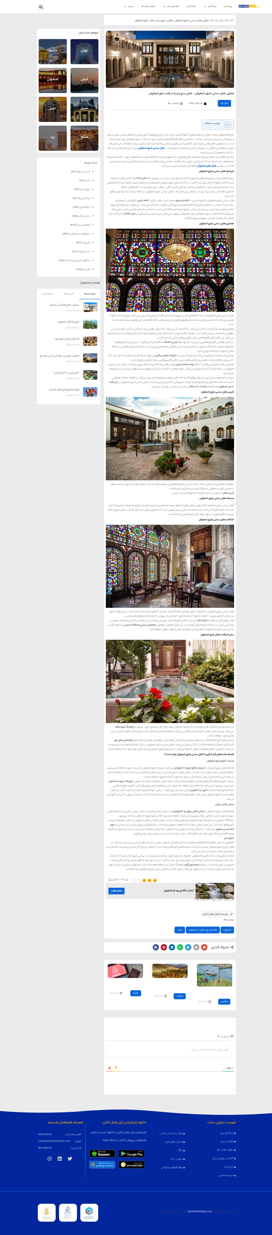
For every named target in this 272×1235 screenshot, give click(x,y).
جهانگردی (191, 6)
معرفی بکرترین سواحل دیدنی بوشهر (59, 356)
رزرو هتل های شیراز (84, 113)
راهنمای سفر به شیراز (84, 105)
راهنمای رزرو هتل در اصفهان (203, 930)
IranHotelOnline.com (200, 1212)
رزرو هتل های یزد (52, 142)
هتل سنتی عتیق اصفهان (151, 148)
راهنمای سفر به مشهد (53, 47)
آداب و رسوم (83, 172)
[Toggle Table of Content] (226, 125)
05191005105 (45, 1134)
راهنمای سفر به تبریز (53, 105)
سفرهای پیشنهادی (79, 234)
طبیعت (86, 243)
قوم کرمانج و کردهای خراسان (64, 390)
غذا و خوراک (84, 252)
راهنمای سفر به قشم (84, 134)
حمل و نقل (84, 216)
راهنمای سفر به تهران (84, 47)
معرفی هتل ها (148, 6)
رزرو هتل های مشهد (52, 55)
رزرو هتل (228, 6)
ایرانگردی (212, 6)
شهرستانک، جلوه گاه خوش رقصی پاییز (171, 984)
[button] (41, 7)
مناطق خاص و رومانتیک (77, 260)
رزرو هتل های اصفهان (52, 84)
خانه (231, 21)
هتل (179, 930)
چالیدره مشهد (222, 992)
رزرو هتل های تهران (84, 55)
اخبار (87, 181)
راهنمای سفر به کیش (84, 76)
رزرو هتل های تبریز (52, 113)
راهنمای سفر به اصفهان (53, 76)
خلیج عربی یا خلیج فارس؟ (66, 373)
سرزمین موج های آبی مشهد (64, 305)
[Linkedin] (59, 1158)
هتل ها (219, 21)
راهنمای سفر (173, 6)
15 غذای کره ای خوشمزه (67, 339)
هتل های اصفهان (206, 166)
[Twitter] (70, 1158)
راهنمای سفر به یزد (53, 134)
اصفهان (227, 930)
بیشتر (131, 6)
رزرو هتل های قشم (84, 142)
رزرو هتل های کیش (84, 84)
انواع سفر (85, 189)
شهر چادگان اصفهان (68, 322)
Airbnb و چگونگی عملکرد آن (125, 983)
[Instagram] (49, 1158)
